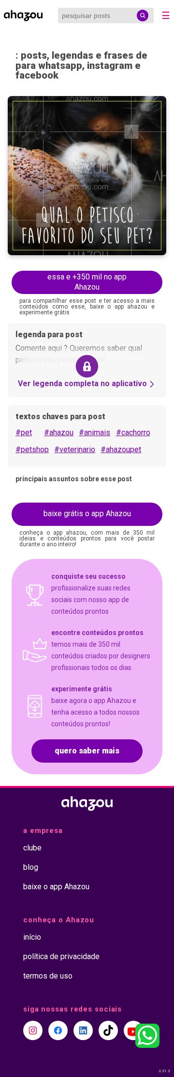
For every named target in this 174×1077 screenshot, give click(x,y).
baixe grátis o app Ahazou (87, 513)
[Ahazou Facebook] (58, 1030)
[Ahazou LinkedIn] (83, 1030)
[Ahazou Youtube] (133, 1030)
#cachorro (133, 432)
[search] (142, 15)
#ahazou (58, 432)
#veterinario (74, 449)
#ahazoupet (121, 449)
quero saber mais (87, 750)
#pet (23, 432)
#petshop (32, 449)
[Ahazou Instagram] (33, 1030)
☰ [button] (165, 15)
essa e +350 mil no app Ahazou (87, 282)
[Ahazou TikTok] (108, 1030)
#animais (94, 432)
